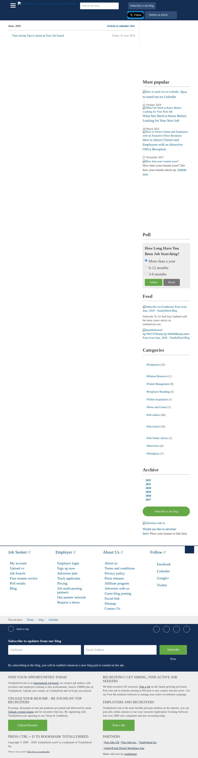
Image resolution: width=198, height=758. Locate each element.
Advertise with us (117, 588)
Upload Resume (28, 725)
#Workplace (153, 453)
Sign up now (66, 568)
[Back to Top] (189, 549)
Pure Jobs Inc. (129, 742)
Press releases (114, 578)
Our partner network (71, 597)
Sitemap (110, 603)
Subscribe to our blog (142, 5)
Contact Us (112, 608)
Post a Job (119, 725)
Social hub (112, 598)
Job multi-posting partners (69, 590)
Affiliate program (117, 583)
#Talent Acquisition (158, 399)
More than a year (162, 261)
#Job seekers (154, 415)
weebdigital (130, 754)
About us (111, 563)
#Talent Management (158, 384)
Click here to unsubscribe (38, 751)
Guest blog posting (118, 593)
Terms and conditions (120, 568)
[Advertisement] (170, 48)
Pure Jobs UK (111, 742)
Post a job (144, 686)
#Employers (153, 364)
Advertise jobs (67, 573)
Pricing (62, 583)
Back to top (22, 629)
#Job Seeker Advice (158, 438)
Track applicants (68, 578)
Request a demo (68, 602)
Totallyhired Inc (148, 742)
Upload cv (17, 568)
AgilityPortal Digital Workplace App (124, 748)
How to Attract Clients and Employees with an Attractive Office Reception (163, 144)
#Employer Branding (158, 391)
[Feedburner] (166, 333)
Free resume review (24, 578)
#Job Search (153, 426)
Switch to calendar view (121, 26)
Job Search (17, 573)
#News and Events (157, 407)
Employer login (68, 563)
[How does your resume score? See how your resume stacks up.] (160, 161)
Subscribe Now (173, 651)
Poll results (18, 583)
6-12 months (158, 268)
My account (18, 563)
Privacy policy (115, 573)
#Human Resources (157, 376)
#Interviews (153, 445)
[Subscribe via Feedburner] (166, 308)
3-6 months (157, 274)
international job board (45, 683)
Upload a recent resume (21, 711)
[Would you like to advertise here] (154, 522)
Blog (13, 588)
